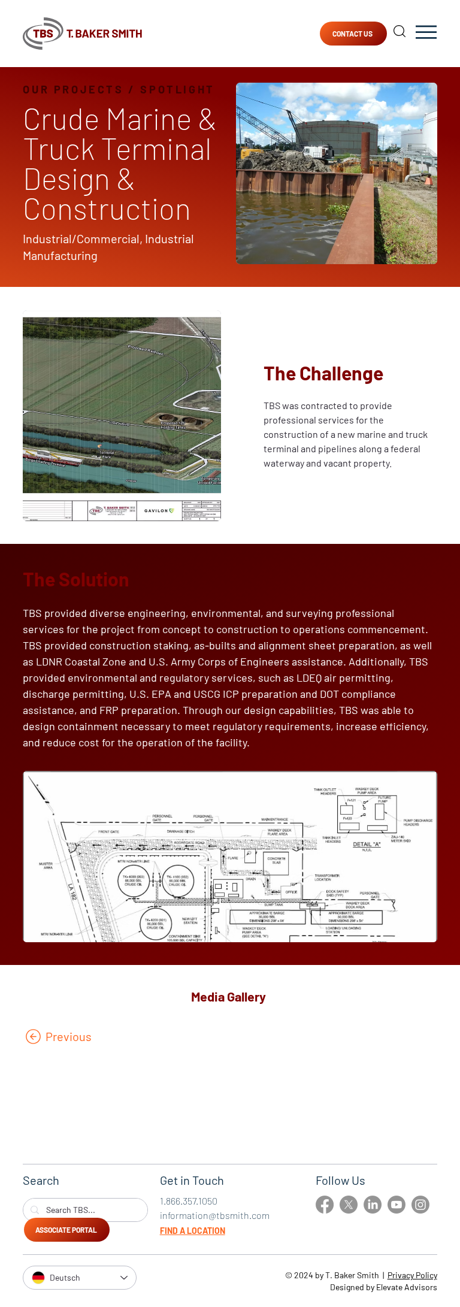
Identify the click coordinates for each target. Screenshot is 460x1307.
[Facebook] (325, 1205)
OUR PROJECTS (73, 89)
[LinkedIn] (373, 1205)
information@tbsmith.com (215, 1215)
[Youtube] (396, 1205)
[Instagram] (420, 1205)
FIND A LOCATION (192, 1231)
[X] (349, 1205)
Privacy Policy (412, 1275)
